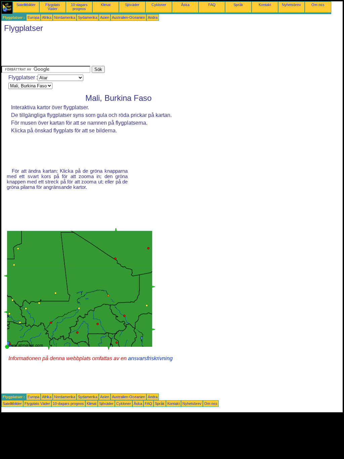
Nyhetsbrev (291, 5)
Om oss (318, 5)
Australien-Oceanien (128, 17)
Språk (238, 5)
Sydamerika (87, 17)
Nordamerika (64, 17)
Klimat (106, 5)
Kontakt (265, 5)
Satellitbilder (26, 5)
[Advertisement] (123, 51)
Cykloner (159, 5)
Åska (185, 5)
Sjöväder (132, 5)
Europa (33, 17)
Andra (153, 17)
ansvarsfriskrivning (150, 358)
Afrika (46, 17)
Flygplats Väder (52, 7)
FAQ (212, 5)
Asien (104, 17)
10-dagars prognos (79, 7)
